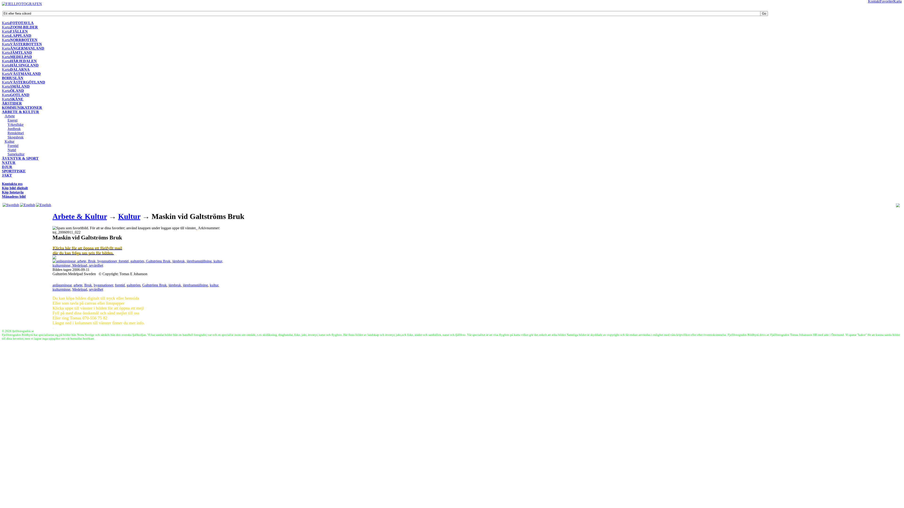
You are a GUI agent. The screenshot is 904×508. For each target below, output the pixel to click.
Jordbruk (14, 129)
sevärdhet (96, 289)
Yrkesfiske (16, 125)
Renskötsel (16, 133)
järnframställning (195, 285)
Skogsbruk (16, 137)
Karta (6, 23)
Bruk (88, 285)
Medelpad (79, 289)
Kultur (9, 141)
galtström (133, 285)
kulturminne (61, 289)
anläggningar (62, 285)
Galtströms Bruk (154, 285)
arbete (77, 285)
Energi (12, 120)
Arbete (10, 116)
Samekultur (16, 154)
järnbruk (175, 285)
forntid (120, 285)
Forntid (13, 146)
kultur (214, 285)
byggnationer (103, 285)
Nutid (12, 150)
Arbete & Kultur (79, 216)
